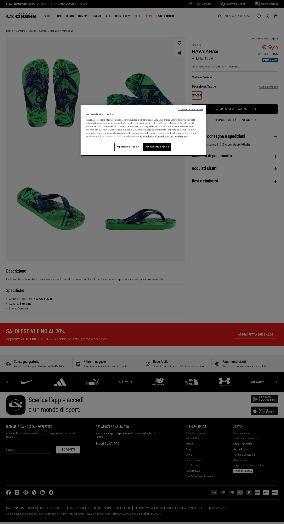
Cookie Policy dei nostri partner (171, 136)
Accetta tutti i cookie (157, 146)
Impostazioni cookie (127, 146)
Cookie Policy (147, 136)
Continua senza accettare (190, 109)
